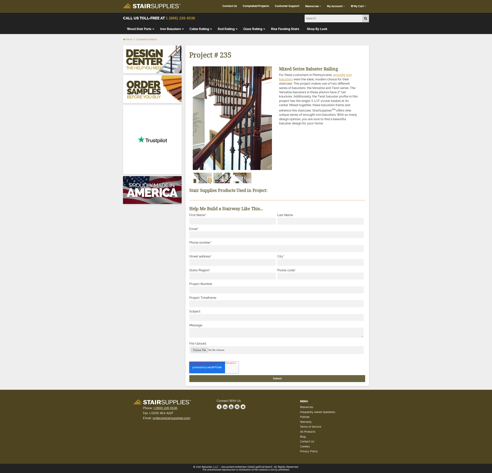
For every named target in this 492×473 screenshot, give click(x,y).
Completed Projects (256, 6)
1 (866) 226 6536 (180, 18)
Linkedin (225, 406)
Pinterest (237, 406)
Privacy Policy (309, 451)
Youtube (231, 406)
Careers (305, 446)
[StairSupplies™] (152, 6)
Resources (312, 6)
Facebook (219, 406)
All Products (307, 431)
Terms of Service (310, 426)
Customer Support (287, 6)
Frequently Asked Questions (317, 412)
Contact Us (229, 6)
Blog (303, 436)
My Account (335, 6)
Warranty (306, 421)
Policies (305, 416)
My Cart (358, 6)
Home (128, 39)
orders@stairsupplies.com (171, 418)
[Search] (365, 18)
